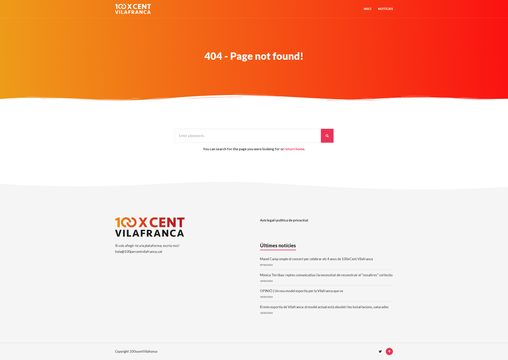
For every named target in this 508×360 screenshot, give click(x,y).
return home (294, 149)
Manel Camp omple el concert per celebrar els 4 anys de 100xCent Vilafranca (316, 259)
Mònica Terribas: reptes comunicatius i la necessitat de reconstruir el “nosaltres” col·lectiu (326, 275)
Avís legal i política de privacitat (284, 220)
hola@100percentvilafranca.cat (138, 251)
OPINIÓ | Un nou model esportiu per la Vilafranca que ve (301, 291)
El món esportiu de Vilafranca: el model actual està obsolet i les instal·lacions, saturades (324, 307)
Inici (367, 9)
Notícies (385, 9)
